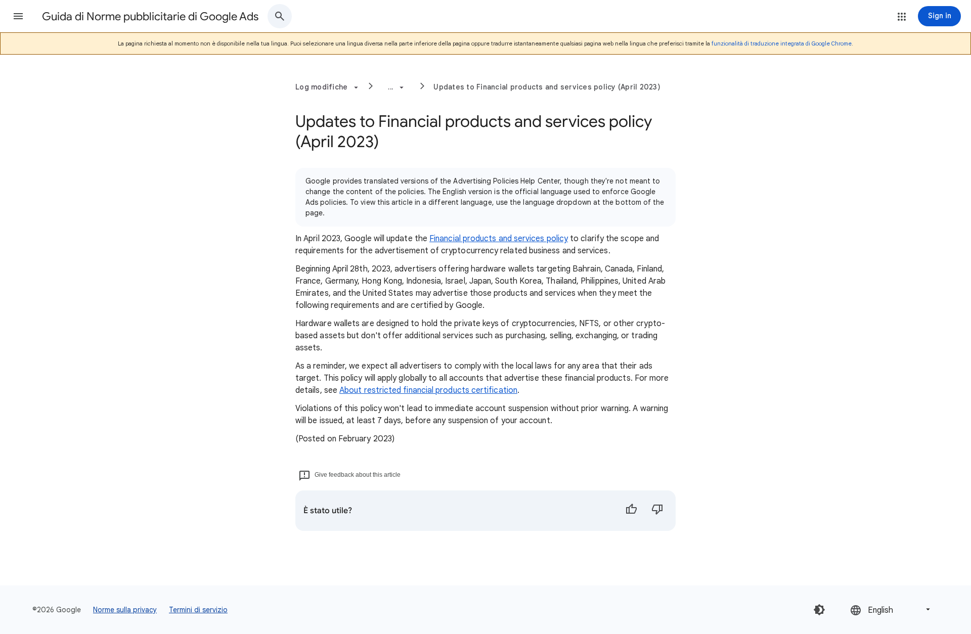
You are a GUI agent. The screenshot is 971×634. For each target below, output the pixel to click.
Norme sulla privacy (125, 609)
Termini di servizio (198, 609)
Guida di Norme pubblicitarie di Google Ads (150, 16)
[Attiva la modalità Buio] (819, 610)
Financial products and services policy (498, 239)
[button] (18, 16)
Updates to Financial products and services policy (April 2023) (546, 87)
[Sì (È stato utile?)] (631, 510)
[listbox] (891, 609)
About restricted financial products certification (428, 390)
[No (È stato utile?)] (657, 510)
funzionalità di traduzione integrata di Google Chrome (782, 43)
